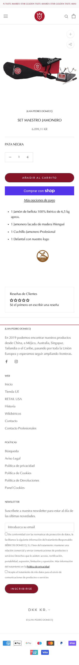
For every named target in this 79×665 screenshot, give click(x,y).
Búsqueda (12, 451)
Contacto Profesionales (20, 428)
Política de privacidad (20, 466)
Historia (10, 406)
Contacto (11, 421)
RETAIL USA (13, 399)
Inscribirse (21, 588)
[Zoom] (70, 34)
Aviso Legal (12, 458)
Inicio (9, 384)
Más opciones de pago (39, 200)
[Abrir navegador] (6, 16)
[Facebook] (6, 361)
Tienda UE (12, 392)
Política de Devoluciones (22, 480)
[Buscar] (66, 16)
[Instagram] (16, 361)
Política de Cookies (18, 473)
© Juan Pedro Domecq (39, 620)
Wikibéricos (13, 413)
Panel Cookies (15, 488)
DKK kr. (37, 610)
